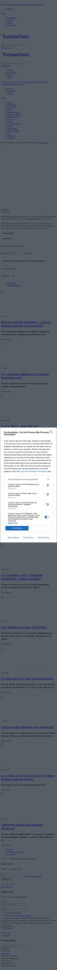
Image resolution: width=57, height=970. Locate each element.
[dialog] (28, 485)
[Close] (51, 432)
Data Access (28, 538)
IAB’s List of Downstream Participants (31, 471)
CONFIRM (17, 528)
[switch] (47, 485)
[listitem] (28, 479)
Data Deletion (13, 538)
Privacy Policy (43, 538)
